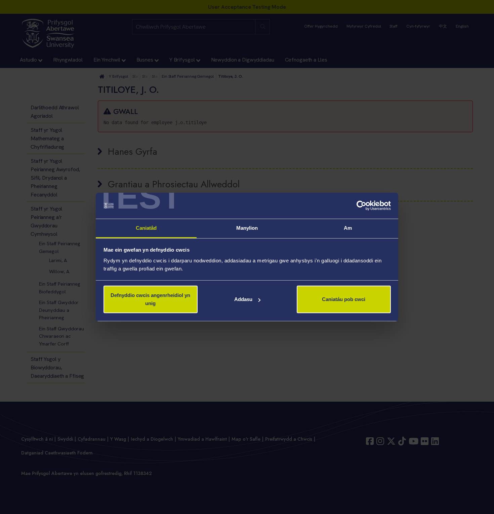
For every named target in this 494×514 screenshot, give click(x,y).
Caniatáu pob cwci (343, 299)
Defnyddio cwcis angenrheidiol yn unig (150, 299)
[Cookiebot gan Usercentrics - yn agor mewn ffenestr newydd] (361, 206)
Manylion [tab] (247, 228)
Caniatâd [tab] (146, 228)
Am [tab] (348, 228)
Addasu (243, 299)
